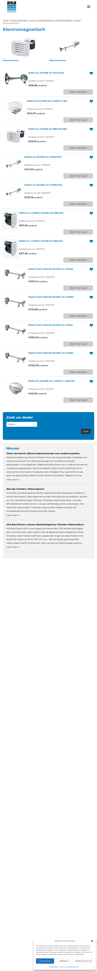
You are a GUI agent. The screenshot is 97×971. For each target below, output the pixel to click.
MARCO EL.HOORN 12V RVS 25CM (46, 73)
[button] (92, 941)
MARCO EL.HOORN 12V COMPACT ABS (47, 101)
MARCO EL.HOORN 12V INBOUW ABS (47, 129)
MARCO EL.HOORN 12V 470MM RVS (43, 157)
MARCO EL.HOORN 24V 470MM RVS (43, 185)
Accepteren (45, 961)
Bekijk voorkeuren (84, 961)
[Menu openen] (88, 6)
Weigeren (64, 961)
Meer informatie (78, 92)
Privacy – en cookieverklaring (69, 966)
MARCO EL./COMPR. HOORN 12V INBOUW (41, 241)
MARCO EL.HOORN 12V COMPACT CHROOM (51, 381)
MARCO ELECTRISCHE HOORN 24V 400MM (50, 297)
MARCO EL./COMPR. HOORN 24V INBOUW (41, 213)
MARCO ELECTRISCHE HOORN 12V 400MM (50, 269)
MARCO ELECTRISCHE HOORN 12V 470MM (50, 325)
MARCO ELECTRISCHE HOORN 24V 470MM (50, 353)
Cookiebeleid (53, 966)
